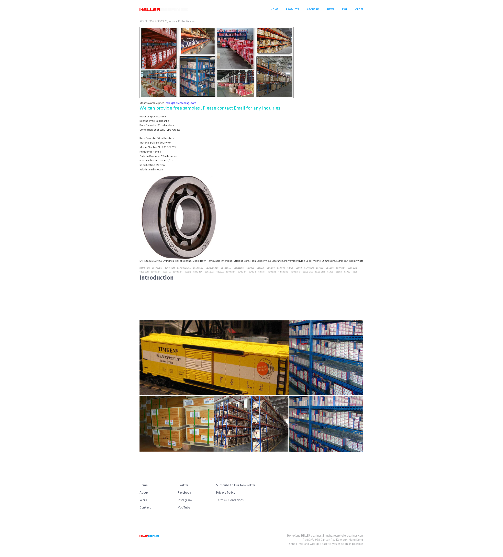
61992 (339, 272)
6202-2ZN (197, 272)
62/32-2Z (272, 272)
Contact (145, 507)
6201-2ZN (209, 272)
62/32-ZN (242, 272)
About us (313, 9)
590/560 (271, 268)
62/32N (261, 272)
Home (274, 9)
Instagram (185, 500)
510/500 (281, 268)
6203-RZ (167, 272)
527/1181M (226, 268)
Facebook (184, 492)
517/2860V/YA (184, 268)
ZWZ (344, 9)
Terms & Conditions (229, 500)
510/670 (260, 268)
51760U (319, 268)
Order (359, 9)
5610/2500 (198, 268)
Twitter (183, 485)
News (330, 9)
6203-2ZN (177, 272)
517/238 (330, 268)
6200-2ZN (230, 272)
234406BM (170, 268)
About (144, 492)
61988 (347, 272)
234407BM (145, 268)
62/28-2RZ (308, 272)
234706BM (157, 268)
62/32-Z (252, 272)
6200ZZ (220, 272)
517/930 (250, 268)
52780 (290, 268)
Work (143, 500)
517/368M (309, 268)
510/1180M (239, 268)
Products (292, 9)
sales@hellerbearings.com (181, 103)
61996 (330, 272)
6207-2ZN (340, 268)
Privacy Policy (225, 492)
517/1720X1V (212, 268)
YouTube (184, 507)
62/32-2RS (295, 272)
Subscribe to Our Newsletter (235, 485)
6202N (188, 272)
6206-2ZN (352, 268)
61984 (356, 272)
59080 (299, 268)
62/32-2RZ (283, 272)
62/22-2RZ (320, 272)
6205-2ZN (144, 272)
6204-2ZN (155, 272)
